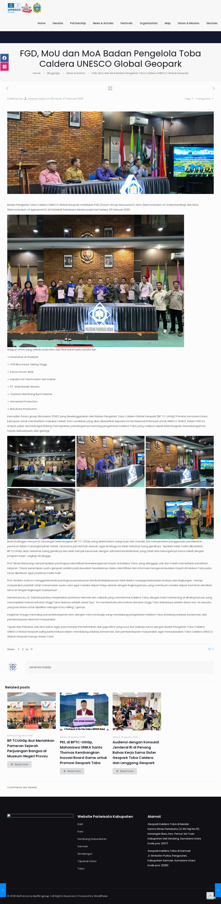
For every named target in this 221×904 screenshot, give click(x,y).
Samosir (83, 846)
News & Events (75, 73)
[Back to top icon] (210, 895)
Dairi (80, 824)
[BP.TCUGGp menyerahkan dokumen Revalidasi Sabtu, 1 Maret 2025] (218, 890)
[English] (210, 899)
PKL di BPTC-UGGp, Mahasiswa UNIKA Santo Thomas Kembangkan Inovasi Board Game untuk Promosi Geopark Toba (83, 752)
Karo (80, 831)
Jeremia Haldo (36, 98)
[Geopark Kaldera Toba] (24, 8)
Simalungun (85, 854)
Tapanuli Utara (87, 861)
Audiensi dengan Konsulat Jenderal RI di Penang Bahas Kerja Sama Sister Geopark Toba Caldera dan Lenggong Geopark (136, 752)
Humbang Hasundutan (92, 839)
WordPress (101, 896)
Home (37, 73)
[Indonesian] (215, 899)
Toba (81, 868)
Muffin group (41, 896)
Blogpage (53, 73)
